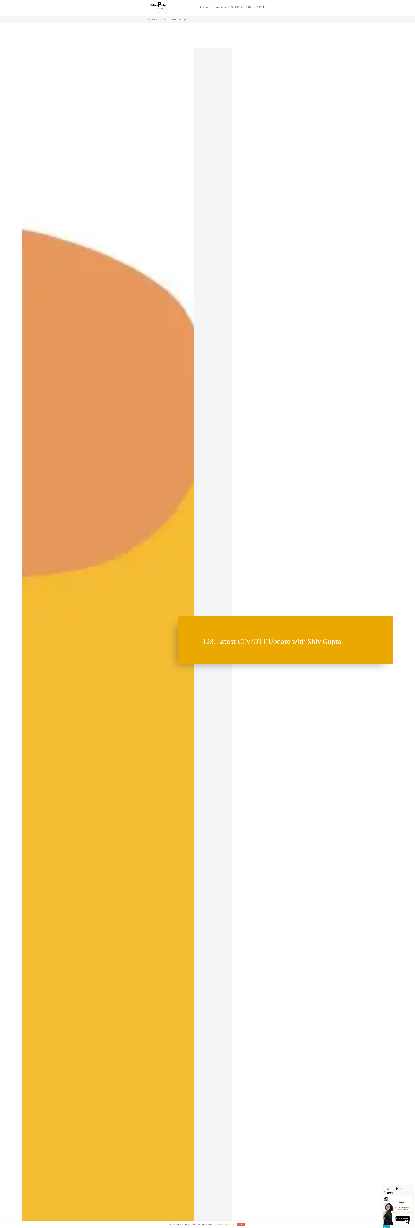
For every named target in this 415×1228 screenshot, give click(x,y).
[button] (264, 7)
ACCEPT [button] (241, 1224)
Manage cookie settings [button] (224, 1224)
